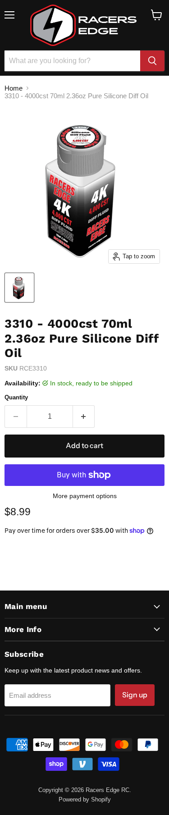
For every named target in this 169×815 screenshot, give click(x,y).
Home (14, 88)
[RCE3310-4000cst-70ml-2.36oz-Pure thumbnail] (19, 287)
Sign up (134, 695)
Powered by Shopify (85, 799)
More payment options (85, 495)
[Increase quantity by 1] (84, 416)
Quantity (16, 397)
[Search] (152, 60)
